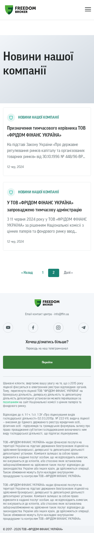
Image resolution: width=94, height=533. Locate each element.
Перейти (47, 362)
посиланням (10, 402)
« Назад (27, 273)
